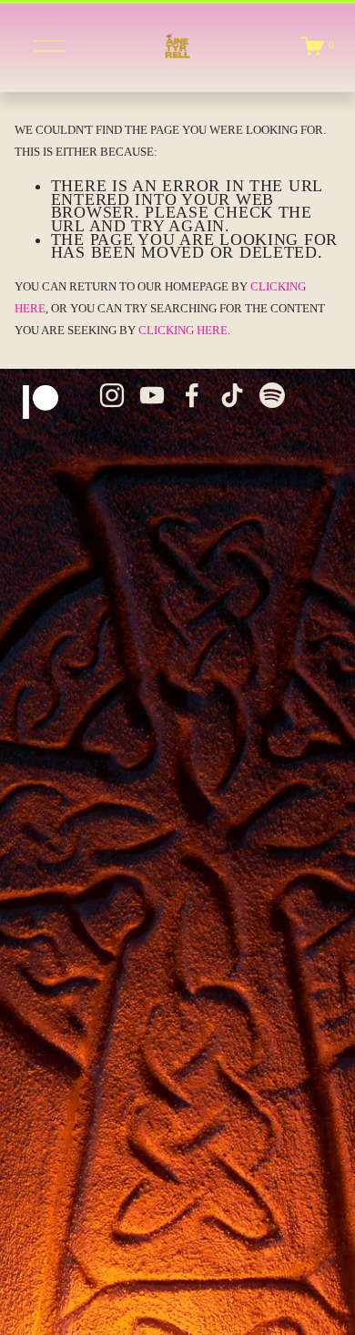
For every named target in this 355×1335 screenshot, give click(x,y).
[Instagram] (112, 395)
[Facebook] (192, 395)
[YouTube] (152, 395)
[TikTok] (232, 395)
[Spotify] (272, 395)
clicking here (183, 330)
